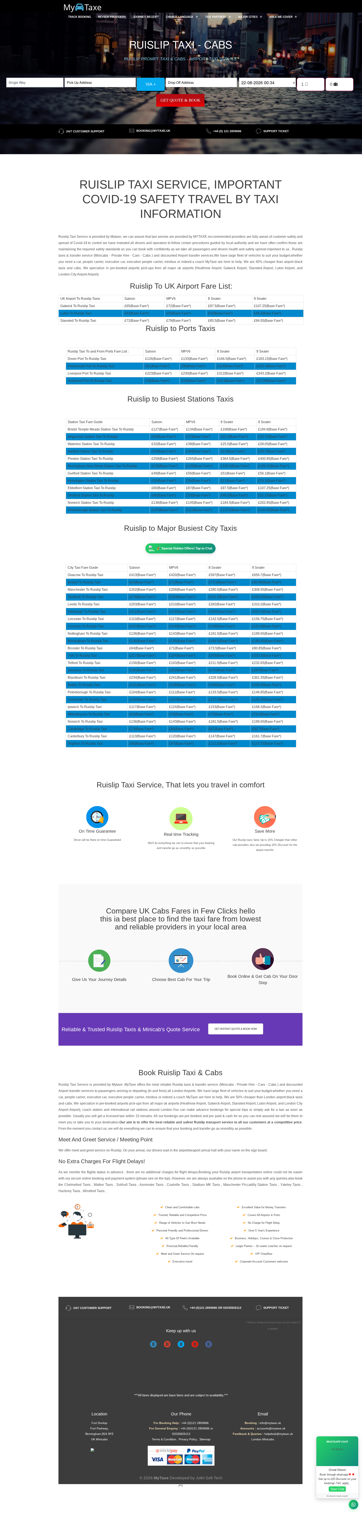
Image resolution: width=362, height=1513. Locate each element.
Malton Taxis (104, 1184)
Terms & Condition (164, 1439)
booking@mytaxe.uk (153, 130)
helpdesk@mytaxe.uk (278, 1433)
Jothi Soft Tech (209, 1478)
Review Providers (112, 16)
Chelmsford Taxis (78, 1184)
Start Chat (337, 1489)
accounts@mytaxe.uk (271, 1428)
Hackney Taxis (69, 1191)
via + (151, 84)
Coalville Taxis (178, 1184)
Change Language (180, 16)
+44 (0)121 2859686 (195, 1423)
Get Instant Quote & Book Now (236, 1028)
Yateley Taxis (291, 1184)
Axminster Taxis (152, 1184)
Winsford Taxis (94, 1191)
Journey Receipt (146, 16)
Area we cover (281, 16)
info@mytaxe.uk (270, 1423)
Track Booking (79, 16)
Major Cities (248, 16)
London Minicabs (262, 1439)
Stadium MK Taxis (206, 1184)
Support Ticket (276, 131)
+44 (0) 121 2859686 (227, 131)
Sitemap (204, 1439)
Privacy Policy (188, 1439)
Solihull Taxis (127, 1184)
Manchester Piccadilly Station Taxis (250, 1184)
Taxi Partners (216, 16)
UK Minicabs (99, 1439)
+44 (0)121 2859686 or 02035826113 (215, 1307)
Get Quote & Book (180, 100)
